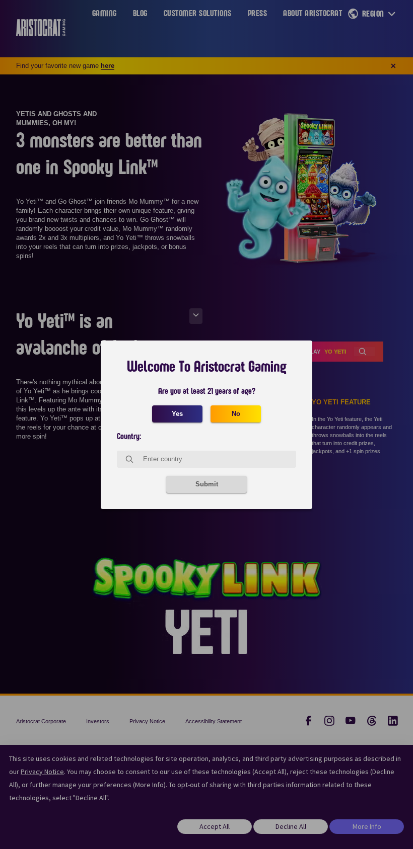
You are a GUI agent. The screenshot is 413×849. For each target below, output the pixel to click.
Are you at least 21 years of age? (206, 391)
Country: (129, 436)
